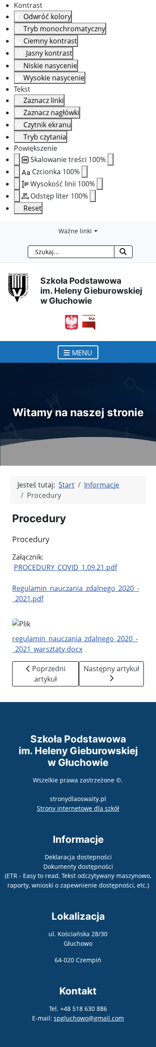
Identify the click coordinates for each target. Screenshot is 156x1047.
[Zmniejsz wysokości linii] (17, 184)
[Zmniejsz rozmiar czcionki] (17, 172)
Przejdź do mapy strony (6, 228)
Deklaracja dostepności (78, 857)
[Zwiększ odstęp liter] (93, 196)
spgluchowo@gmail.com (89, 1018)
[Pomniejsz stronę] (17, 159)
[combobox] (71, 251)
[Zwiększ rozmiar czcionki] (84, 172)
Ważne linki (75, 231)
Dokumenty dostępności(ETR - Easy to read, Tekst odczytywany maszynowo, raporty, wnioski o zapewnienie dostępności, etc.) (78, 875)
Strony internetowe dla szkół (78, 808)
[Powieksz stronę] (110, 159)
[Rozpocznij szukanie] (123, 251)
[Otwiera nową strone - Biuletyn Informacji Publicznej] (86, 321)
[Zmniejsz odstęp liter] (17, 196)
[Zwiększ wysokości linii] (100, 184)
